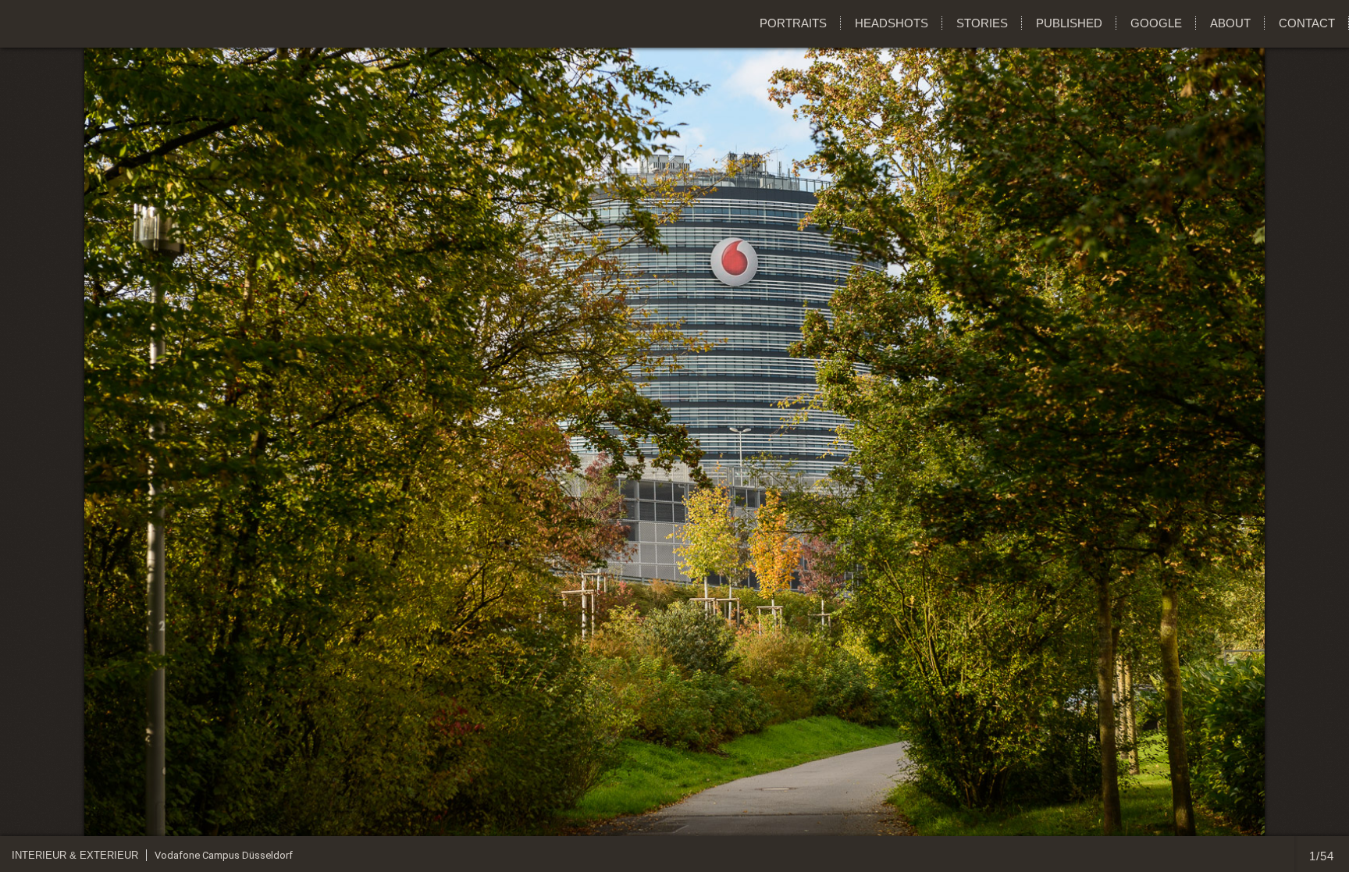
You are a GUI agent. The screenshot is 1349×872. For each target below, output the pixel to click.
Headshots (891, 23)
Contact (1307, 23)
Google (1156, 23)
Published (1069, 23)
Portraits (793, 23)
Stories (982, 23)
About (1230, 23)
